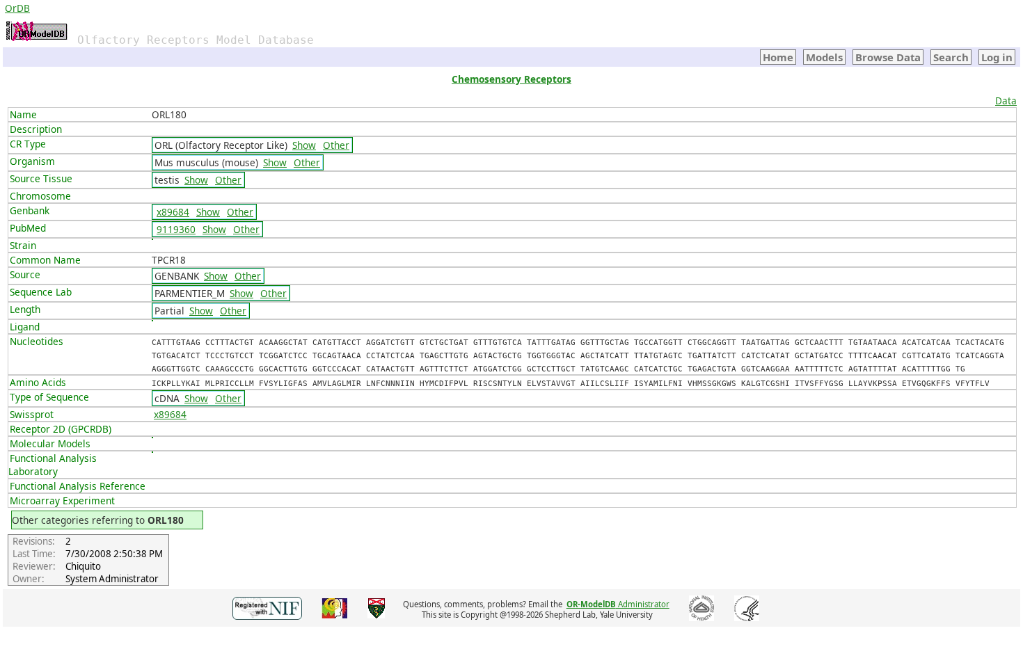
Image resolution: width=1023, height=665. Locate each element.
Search (951, 57)
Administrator (617, 604)
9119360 (176, 229)
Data (1006, 100)
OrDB (17, 8)
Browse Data (888, 57)
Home (778, 57)
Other (336, 145)
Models (824, 57)
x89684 (173, 211)
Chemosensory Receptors (511, 79)
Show (304, 145)
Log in (997, 57)
